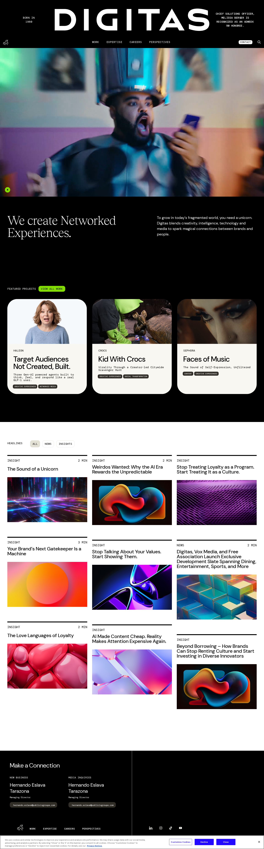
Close (226, 842)
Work (95, 42)
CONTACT (245, 42)
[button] (235, 20)
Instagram (160, 827)
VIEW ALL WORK (52, 289)
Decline (204, 842)
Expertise (114, 42)
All (35, 444)
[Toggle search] (259, 42)
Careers (136, 42)
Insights (65, 444)
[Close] (259, 841)
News (48, 444)
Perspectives (159, 42)
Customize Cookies (180, 842)
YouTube (180, 827)
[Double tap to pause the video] (7, 189)
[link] (47, 346)
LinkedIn (150, 827)
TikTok (170, 827)
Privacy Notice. (94, 846)
